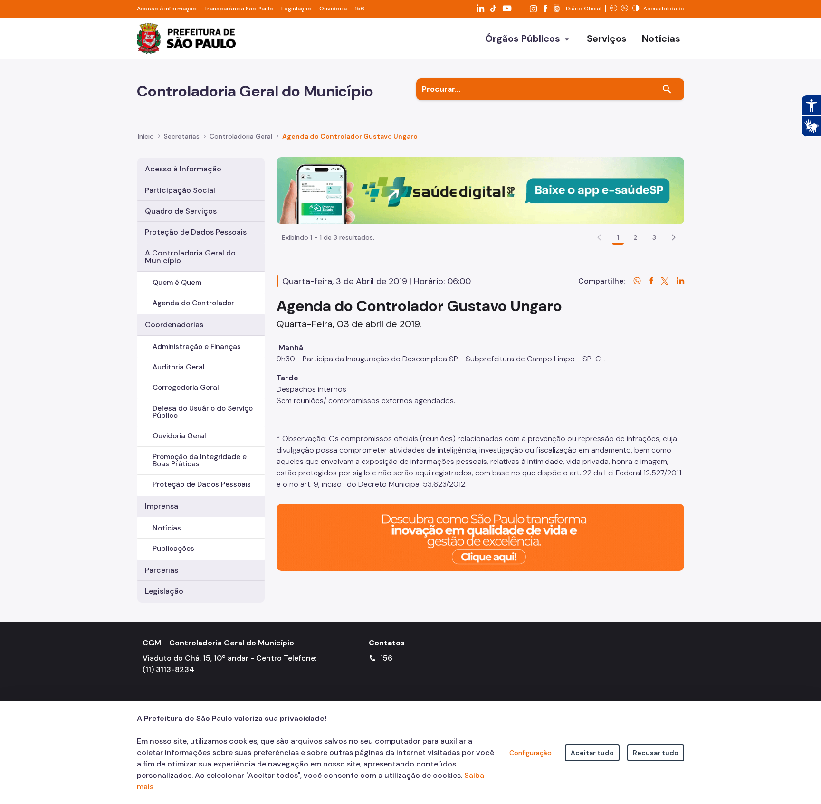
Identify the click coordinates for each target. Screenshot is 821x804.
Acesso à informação (166, 8)
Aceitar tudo (592, 752)
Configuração (530, 752)
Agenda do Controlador (193, 303)
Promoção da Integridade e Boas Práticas (200, 460)
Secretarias (182, 136)
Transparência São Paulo (238, 8)
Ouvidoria (333, 8)
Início (146, 136)
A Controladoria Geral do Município (190, 256)
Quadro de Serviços (181, 211)
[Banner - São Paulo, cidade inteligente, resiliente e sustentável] (480, 536)
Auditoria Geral (179, 367)
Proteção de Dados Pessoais (196, 232)
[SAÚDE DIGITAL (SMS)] (480, 190)
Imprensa (161, 506)
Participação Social (180, 190)
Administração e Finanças (197, 346)
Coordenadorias (174, 325)
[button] (673, 237)
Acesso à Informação (183, 169)
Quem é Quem (177, 282)
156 (359, 8)
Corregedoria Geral (186, 387)
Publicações (173, 548)
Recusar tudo (655, 752)
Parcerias (161, 570)
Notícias (167, 528)
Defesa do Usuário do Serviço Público (203, 412)
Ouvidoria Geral (179, 436)
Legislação (296, 8)
